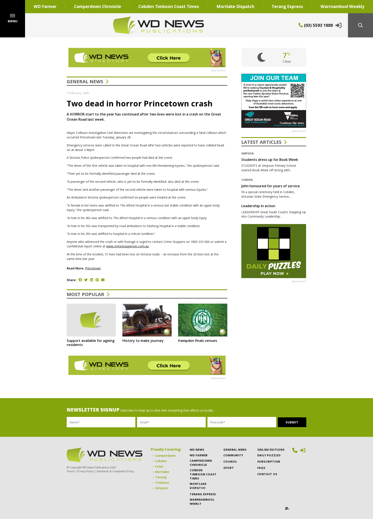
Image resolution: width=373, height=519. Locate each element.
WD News (197, 449)
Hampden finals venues (197, 340)
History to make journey (143, 340)
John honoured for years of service (270, 186)
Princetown (93, 268)
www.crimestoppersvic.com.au (127, 246)
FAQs (261, 468)
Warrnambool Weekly (202, 502)
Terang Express (287, 6)
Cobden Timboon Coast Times (168, 6)
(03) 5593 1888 (318, 25)
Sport (228, 468)
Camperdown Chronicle (97, 6)
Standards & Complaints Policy (115, 471)
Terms (70, 471)
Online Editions (271, 449)
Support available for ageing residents (90, 342)
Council (230, 461)
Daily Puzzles (269, 455)
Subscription (268, 461)
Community (233, 455)
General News (85, 81)
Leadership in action (258, 205)
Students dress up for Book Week (269, 159)
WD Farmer (45, 6)
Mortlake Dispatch (235, 6)
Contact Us (267, 474)
